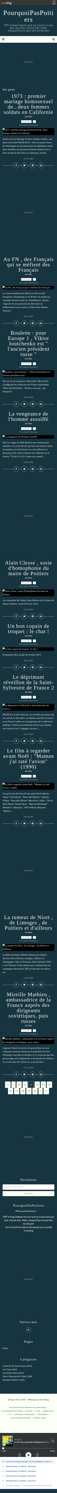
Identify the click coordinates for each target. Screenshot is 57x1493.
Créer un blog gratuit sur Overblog (12, 1411)
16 (10, 1091)
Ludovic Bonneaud (30, 1227)
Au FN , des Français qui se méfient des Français (28, 264)
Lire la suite (28, 159)
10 (19, 1084)
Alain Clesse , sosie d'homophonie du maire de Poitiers (28, 568)
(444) (10, 1369)
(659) (17, 1366)
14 (43, 1084)
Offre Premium (42, 1414)
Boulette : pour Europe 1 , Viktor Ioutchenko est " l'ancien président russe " (28, 343)
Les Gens (28, 117)
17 (17, 1091)
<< (7, 1084)
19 (29, 1091)
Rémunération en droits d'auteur (25, 1414)
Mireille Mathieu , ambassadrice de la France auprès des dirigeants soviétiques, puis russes (28, 1007)
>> (46, 1091)
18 (23, 1091)
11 (25, 1084)
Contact (37, 1411)
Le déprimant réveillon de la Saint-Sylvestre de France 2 (28, 682)
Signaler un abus (48, 1411)
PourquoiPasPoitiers (28, 16)
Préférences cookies (40, 1418)
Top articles (29, 1411)
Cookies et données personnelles (20, 1418)
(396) (14, 1380)
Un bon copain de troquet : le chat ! (28, 628)
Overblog (44, 1399)
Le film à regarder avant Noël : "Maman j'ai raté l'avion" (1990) (28, 759)
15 (49, 1084)
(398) (17, 1376)
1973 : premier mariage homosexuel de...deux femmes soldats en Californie (28, 104)
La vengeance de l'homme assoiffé (28, 416)
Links (5, 1348)
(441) (13, 1373)
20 (35, 1091)
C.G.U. (10, 1414)
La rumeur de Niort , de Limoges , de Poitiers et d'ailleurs (28, 922)
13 (37, 1084)
